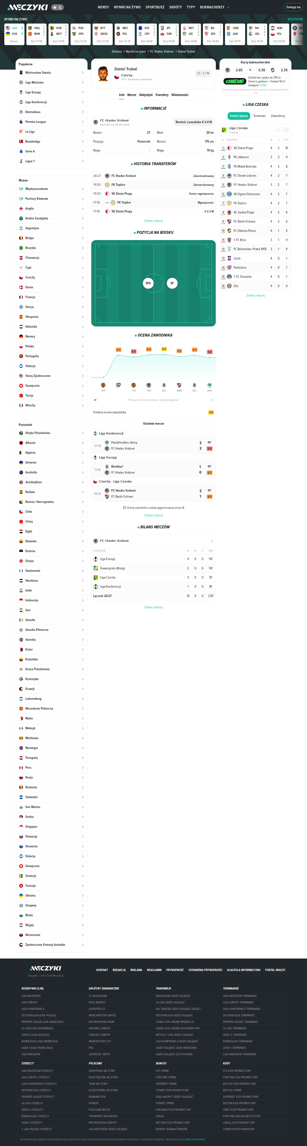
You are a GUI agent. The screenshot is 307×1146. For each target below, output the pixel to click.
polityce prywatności (195, 1139)
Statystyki (146, 94)
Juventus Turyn (99, 1054)
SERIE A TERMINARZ (235, 1035)
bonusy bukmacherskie (171, 1129)
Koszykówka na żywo (103, 1090)
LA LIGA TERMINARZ (235, 1028)
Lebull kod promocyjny (239, 1123)
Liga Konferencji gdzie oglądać (177, 1041)
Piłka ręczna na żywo (103, 1077)
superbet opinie (166, 1084)
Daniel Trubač (186, 51)
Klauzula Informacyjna (243, 970)
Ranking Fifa (97, 1097)
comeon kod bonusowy (239, 1129)
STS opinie (162, 1071)
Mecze (131, 94)
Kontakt (102, 970)
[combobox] (203, 73)
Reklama (136, 970)
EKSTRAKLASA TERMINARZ (239, 1015)
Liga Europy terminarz (238, 1002)
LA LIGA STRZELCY (32, 1103)
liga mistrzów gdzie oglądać (108, 1129)
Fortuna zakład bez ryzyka (242, 1116)
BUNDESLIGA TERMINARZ (238, 1041)
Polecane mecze (99, 1110)
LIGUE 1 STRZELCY (32, 1123)
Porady (94, 1103)
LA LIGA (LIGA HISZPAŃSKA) (37, 1028)
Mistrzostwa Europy (103, 1123)
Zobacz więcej (153, 220)
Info (121, 94)
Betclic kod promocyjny (239, 1084)
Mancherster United (102, 1015)
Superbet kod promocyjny (241, 1097)
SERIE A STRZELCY (32, 1110)
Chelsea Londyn (99, 1035)
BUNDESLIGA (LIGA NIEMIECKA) (40, 1041)
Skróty (175, 7)
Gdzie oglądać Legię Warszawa (176, 1048)
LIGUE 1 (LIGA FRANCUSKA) (37, 1048)
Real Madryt (97, 1002)
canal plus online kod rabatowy (178, 1028)
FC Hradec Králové (161, 51)
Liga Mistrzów (31, 996)
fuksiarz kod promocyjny (173, 1110)
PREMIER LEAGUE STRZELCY (38, 1097)
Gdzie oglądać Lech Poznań (174, 1054)
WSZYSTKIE (295, 19)
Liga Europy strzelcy (36, 1077)
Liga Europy (29, 1002)
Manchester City (100, 1041)
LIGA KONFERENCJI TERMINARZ (241, 1009)
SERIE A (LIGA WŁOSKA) (35, 1035)
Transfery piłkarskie (103, 1116)
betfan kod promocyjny (239, 1103)
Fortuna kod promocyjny (240, 1077)
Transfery (162, 94)
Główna (117, 51)
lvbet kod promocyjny (238, 1110)
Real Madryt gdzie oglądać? (175, 1097)
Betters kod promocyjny (173, 1123)
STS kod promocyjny (237, 1071)
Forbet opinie (165, 1103)
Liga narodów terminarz (239, 1054)
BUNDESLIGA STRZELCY (35, 1116)
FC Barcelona (98, 996)
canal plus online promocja (175, 1022)
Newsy (103, 7)
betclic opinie (232, 1090)
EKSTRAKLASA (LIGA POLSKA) (39, 1015)
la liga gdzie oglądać (170, 1002)
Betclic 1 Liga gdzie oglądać (174, 1035)
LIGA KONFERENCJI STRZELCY (39, 1084)
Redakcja (119, 970)
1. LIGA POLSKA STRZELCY (37, 1129)
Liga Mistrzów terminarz (240, 996)
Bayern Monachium (101, 1022)
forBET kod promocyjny (172, 1090)
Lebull (160, 1116)
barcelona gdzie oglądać (173, 996)
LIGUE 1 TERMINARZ (234, 1048)
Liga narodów (31, 1054)
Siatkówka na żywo (102, 1071)
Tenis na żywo (98, 1084)
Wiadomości (179, 94)
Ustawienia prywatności (205, 970)
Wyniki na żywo (127, 7)
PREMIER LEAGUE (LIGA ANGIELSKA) (42, 1022)
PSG (91, 1048)
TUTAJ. (263, 85)
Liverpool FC (97, 1009)
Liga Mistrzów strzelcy (37, 1071)
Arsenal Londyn (99, 1028)
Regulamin (154, 970)
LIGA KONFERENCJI (33, 1009)
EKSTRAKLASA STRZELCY (36, 1090)
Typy (191, 7)
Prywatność (175, 970)
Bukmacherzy (212, 7)
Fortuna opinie (166, 1077)
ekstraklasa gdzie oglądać (174, 1015)
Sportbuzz (155, 7)
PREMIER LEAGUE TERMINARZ (240, 1022)
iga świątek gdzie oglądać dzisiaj (178, 1009)
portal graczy (275, 970)
